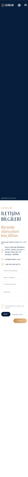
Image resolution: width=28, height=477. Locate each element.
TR (19, 5)
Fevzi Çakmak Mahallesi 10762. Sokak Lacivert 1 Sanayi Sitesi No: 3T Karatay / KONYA (15, 250)
